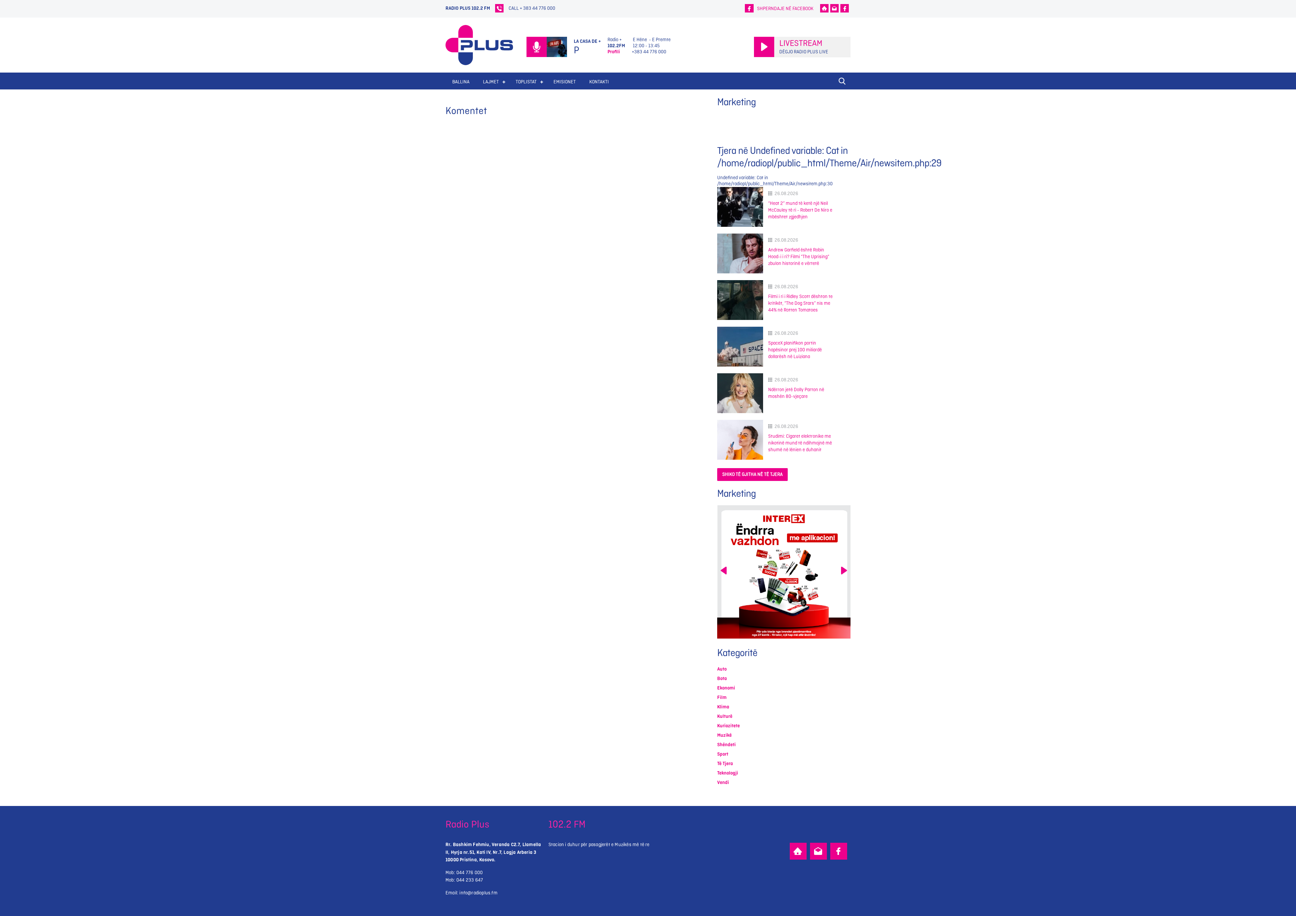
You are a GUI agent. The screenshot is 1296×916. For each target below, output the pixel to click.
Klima (723, 706)
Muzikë (724, 735)
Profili (614, 51)
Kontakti (599, 81)
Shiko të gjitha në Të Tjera (752, 474)
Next (844, 570)
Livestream (800, 43)
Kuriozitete (728, 725)
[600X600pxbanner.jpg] (783, 572)
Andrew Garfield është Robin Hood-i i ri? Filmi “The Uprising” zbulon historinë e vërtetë (798, 256)
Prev (724, 570)
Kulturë (724, 716)
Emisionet (565, 81)
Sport (722, 754)
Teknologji (727, 773)
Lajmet (491, 81)
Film (722, 697)
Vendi (723, 782)
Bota (722, 678)
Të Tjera (725, 763)
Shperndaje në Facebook (785, 8)
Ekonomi (726, 688)
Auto (722, 669)
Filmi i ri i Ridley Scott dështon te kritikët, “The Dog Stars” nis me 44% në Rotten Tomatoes (800, 303)
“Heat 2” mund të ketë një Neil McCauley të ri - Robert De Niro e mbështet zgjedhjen (800, 210)
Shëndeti (726, 744)
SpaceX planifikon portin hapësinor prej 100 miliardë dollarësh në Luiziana (795, 350)
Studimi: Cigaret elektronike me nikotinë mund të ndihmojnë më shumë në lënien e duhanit (800, 443)
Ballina (460, 81)
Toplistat (526, 81)
